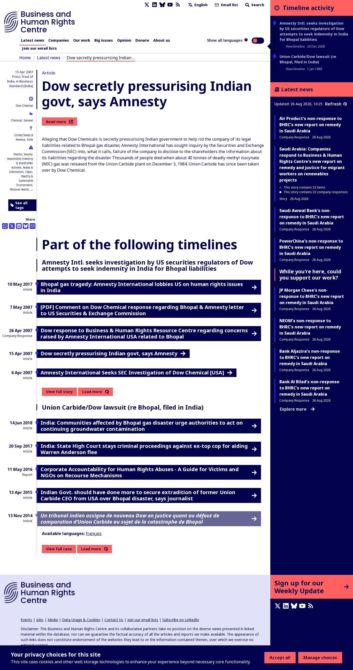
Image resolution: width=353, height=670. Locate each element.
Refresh (333, 104)
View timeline (295, 46)
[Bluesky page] (162, 4)
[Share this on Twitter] (12, 226)
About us (161, 40)
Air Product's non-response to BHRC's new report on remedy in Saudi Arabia (310, 125)
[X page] (147, 4)
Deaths (17, 154)
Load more (92, 391)
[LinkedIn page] (154, 4)
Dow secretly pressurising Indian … (101, 58)
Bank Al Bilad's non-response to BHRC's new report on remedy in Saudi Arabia (309, 388)
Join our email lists (39, 48)
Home (25, 58)
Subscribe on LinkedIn (180, 619)
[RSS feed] (178, 4)
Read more (56, 121)
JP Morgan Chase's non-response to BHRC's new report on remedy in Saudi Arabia (311, 296)
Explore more (293, 409)
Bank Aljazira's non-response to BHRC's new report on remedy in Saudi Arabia (309, 357)
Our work (81, 40)
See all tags (21, 205)
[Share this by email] (32, 226)
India (30, 139)
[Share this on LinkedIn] (19, 226)
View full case (59, 548)
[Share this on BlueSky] (25, 226)
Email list (229, 4)
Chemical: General (22, 120)
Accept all (280, 657)
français (94, 533)
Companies (58, 40)
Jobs (39, 619)
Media (53, 619)
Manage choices (320, 657)
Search (257, 4)
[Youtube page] (170, 4)
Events (26, 619)
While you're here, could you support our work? (310, 274)
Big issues (103, 40)
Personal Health (19, 189)
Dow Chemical (24, 105)
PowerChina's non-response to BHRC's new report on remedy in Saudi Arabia (311, 247)
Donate (142, 40)
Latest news (32, 40)
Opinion (124, 40)
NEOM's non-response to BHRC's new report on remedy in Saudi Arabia (310, 327)
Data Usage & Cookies (81, 619)
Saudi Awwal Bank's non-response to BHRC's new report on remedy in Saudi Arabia (311, 217)
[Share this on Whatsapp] (5, 226)
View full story (59, 391)
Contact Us (113, 619)
